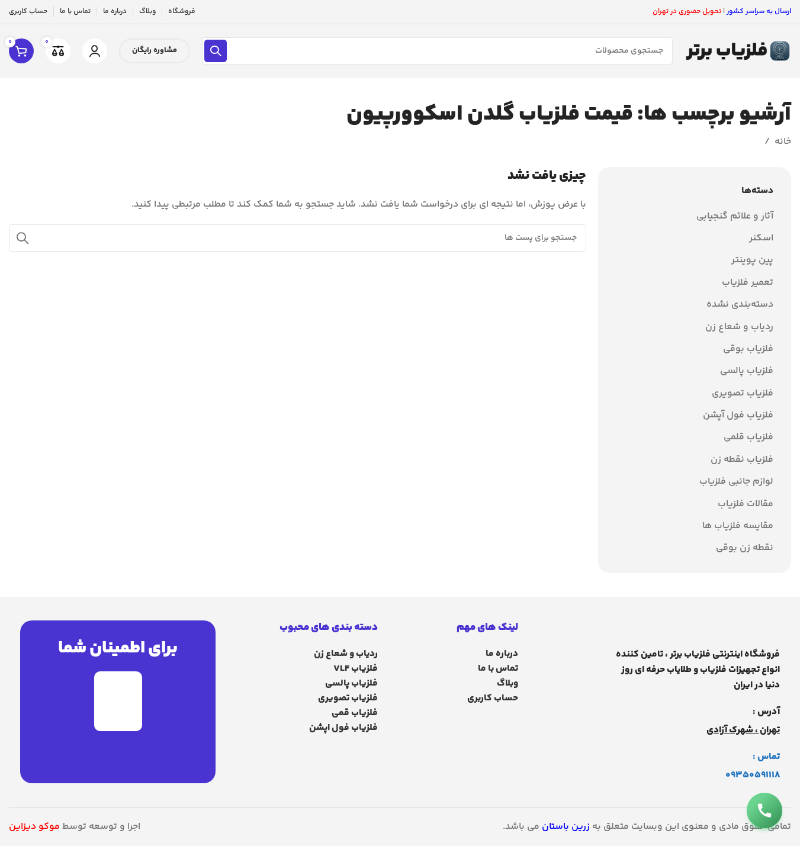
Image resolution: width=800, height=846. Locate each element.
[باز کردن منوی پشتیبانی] (764, 810)
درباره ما (502, 653)
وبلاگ (507, 683)
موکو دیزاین (34, 826)
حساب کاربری (492, 698)
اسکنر (761, 238)
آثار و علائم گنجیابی (734, 216)
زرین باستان (566, 826)
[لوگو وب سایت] (738, 51)
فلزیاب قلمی (748, 437)
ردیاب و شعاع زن (739, 327)
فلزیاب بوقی (748, 349)
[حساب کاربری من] (94, 51)
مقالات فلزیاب (745, 504)
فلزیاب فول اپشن (343, 727)
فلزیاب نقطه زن (742, 460)
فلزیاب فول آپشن (738, 415)
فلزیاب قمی (355, 713)
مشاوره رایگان (154, 50)
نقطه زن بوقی (744, 548)
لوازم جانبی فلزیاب (736, 481)
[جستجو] (215, 51)
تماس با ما (498, 668)
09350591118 (752, 775)
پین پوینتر (752, 260)
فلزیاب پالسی (746, 371)
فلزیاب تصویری (742, 393)
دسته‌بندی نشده (739, 304)
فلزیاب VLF (355, 668)
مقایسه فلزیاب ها (737, 526)
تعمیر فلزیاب (747, 282)
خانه (783, 141)
